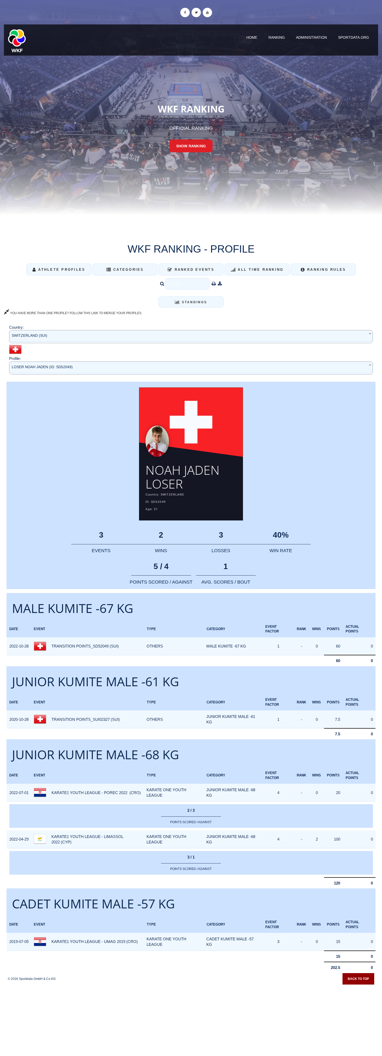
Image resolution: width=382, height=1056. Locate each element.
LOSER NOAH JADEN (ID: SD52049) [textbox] (42, 367)
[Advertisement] (191, 1018)
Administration (311, 37)
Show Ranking (191, 146)
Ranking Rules (325, 270)
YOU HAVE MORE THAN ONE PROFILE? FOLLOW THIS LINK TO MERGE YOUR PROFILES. (75, 313)
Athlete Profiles (60, 270)
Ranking (276, 37)
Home (251, 37)
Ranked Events (193, 270)
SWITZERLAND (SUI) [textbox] (29, 335)
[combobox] (191, 336)
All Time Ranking (260, 270)
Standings (193, 302)
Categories (127, 270)
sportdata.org (353, 37)
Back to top (358, 979)
